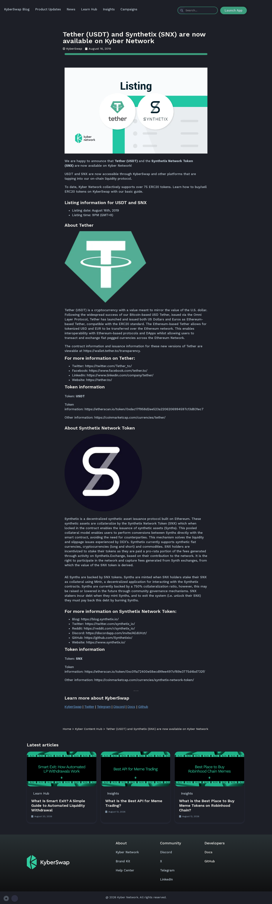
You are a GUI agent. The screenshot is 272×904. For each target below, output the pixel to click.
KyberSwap (141, 174)
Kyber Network (127, 852)
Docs (208, 852)
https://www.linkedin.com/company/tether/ (120, 375)
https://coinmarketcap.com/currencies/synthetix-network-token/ (144, 680)
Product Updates (48, 9)
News (71, 9)
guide (138, 191)
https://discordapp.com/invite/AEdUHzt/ (116, 633)
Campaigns (128, 9)
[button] (10, 898)
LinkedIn (166, 879)
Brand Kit (123, 861)
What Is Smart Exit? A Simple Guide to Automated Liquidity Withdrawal (58, 805)
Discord (166, 852)
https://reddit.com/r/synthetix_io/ (109, 628)
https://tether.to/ (99, 380)
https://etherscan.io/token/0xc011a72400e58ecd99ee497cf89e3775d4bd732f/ (145, 671)
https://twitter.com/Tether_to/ (108, 366)
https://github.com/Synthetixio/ (108, 638)
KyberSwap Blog (16, 9)
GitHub (209, 861)
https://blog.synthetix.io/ (100, 619)
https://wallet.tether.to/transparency (111, 351)
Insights (109, 9)
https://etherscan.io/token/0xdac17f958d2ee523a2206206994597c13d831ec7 (144, 409)
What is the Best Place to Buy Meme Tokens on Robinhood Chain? (206, 805)
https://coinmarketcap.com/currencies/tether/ (130, 417)
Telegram (167, 870)
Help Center (125, 870)
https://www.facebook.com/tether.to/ (118, 370)
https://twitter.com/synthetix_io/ (110, 624)
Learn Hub (89, 9)
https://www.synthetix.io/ (105, 642)
